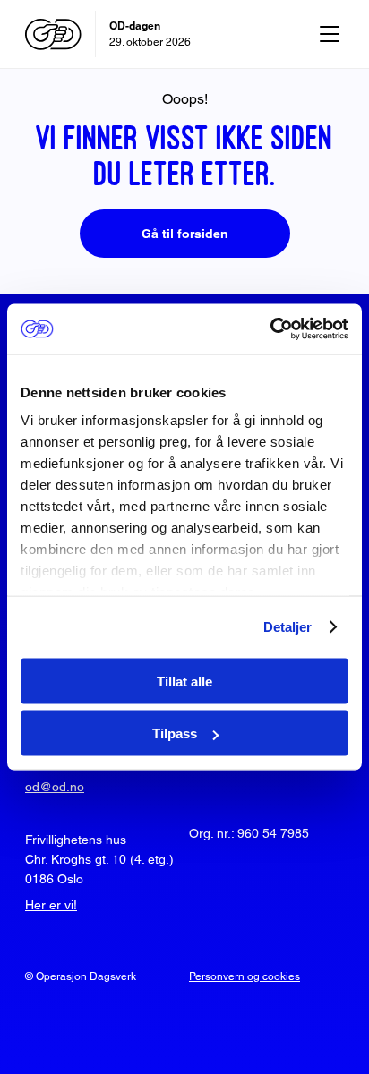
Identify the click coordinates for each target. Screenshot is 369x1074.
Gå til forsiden (185, 233)
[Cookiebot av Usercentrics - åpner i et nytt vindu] (270, 329)
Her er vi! (51, 905)
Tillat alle (184, 680)
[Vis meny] (329, 34)
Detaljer (288, 627)
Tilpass (174, 733)
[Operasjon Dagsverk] (53, 34)
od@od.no (54, 787)
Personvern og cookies (244, 976)
